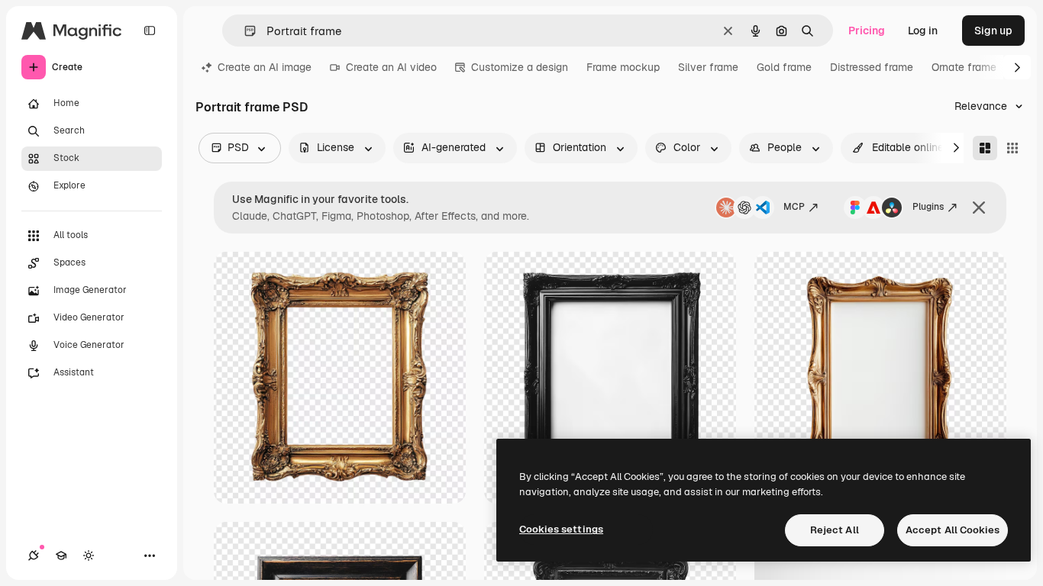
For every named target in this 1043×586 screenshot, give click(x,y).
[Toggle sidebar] (149, 30)
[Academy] (61, 555)
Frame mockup (623, 67)
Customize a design (519, 67)
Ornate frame (964, 67)
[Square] (1012, 148)
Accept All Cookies (952, 529)
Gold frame (784, 67)
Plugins (928, 207)
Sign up (993, 30)
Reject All (834, 529)
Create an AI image (265, 67)
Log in (923, 30)
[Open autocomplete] (244, 31)
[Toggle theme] (88, 555)
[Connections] (33, 555)
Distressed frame (871, 67)
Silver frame (708, 67)
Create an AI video (391, 67)
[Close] (979, 207)
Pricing (866, 30)
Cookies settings (561, 529)
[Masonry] (985, 148)
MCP (794, 207)
